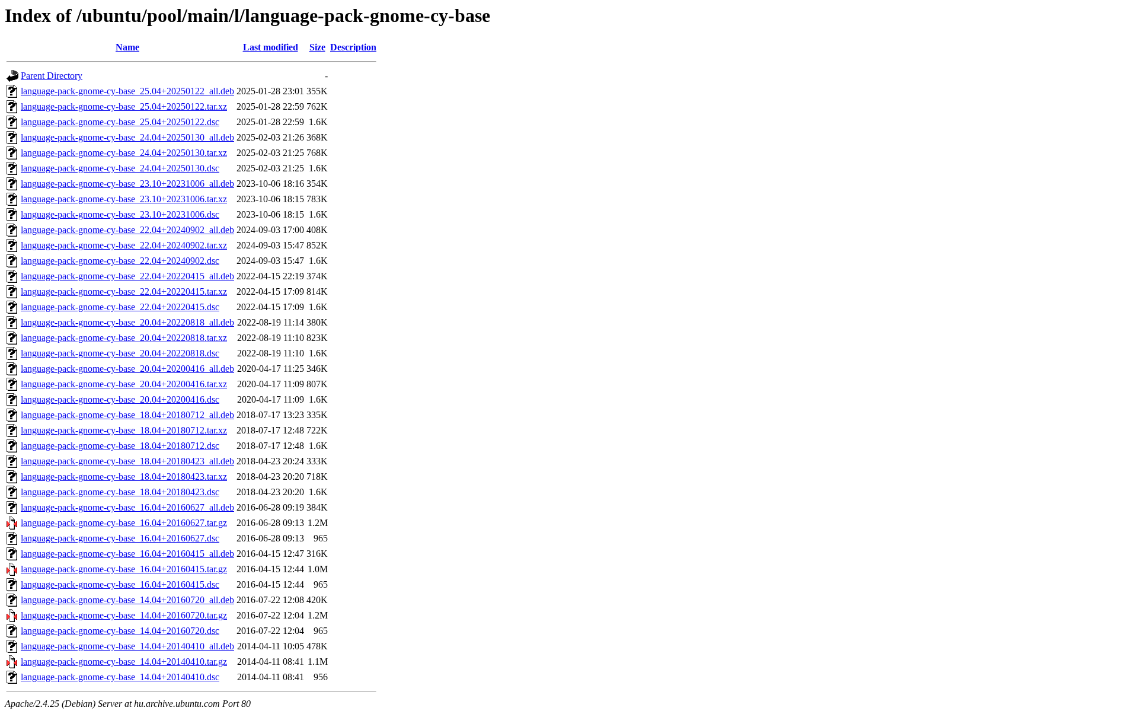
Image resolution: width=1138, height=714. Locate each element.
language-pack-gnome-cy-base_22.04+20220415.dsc (120, 307)
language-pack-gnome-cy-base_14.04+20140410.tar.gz (124, 661)
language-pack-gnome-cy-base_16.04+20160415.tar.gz (124, 569)
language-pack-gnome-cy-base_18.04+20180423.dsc (120, 492)
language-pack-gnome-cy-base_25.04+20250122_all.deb (127, 91)
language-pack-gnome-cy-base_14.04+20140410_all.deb (127, 646)
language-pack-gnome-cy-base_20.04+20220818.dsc (120, 353)
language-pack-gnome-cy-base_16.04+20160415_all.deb (127, 554)
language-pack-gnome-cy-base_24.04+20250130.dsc (120, 168)
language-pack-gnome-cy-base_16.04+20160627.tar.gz (124, 523)
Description (353, 47)
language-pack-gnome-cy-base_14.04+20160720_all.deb (127, 600)
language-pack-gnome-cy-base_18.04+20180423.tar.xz (124, 476)
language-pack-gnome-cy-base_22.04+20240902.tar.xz (124, 245)
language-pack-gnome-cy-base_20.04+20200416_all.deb (127, 369)
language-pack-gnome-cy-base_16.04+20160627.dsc (120, 538)
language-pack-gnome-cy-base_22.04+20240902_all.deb (127, 230)
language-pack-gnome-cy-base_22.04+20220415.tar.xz (124, 291)
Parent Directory (51, 76)
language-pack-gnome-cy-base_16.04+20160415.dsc (120, 584)
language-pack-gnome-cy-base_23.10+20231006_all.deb (127, 184)
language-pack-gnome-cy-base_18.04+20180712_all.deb (127, 415)
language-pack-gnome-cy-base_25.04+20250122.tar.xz (124, 106)
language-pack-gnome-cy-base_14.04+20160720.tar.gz (124, 615)
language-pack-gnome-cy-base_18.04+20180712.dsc (120, 446)
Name (127, 47)
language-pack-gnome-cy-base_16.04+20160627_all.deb (127, 507)
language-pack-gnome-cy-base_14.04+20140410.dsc (120, 677)
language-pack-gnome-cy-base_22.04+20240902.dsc (120, 261)
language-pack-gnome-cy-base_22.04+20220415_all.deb (127, 276)
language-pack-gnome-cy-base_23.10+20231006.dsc (120, 214)
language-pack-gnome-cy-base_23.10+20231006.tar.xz (124, 199)
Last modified (270, 47)
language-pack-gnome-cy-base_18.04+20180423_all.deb (127, 461)
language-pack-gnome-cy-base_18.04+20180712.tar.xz (124, 430)
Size (317, 47)
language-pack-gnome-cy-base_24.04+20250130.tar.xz (124, 153)
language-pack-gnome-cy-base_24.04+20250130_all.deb (127, 137)
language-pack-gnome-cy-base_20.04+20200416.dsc (120, 399)
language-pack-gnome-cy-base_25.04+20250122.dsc (120, 122)
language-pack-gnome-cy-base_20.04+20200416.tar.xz (124, 384)
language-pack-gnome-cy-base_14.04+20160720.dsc (120, 631)
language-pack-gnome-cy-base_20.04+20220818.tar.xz (124, 338)
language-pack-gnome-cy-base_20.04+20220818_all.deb (127, 322)
